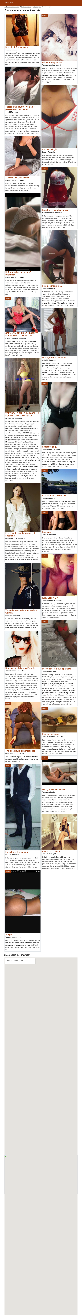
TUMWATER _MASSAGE (17, 177)
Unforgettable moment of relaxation (18, 273)
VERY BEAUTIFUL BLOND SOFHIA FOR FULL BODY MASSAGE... (22, 414)
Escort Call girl (49, 149)
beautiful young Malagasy (55, 210)
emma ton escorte (51, 851)
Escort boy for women (16, 852)
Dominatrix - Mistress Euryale (20, 668)
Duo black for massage (16, 47)
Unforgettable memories (54, 357)
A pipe (8, 934)
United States (26, 7)
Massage (46, 532)
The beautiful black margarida (20, 751)
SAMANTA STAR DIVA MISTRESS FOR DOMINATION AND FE (21, 334)
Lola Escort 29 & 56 (52, 286)
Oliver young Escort (52, 62)
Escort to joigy (49, 446)
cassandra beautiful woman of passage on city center (20, 108)
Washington (37, 7)
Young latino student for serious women (21, 611)
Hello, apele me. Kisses (53, 789)
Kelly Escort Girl (50, 598)
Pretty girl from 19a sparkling (56, 668)
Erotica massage (50, 734)
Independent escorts (11, 7)
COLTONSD (8, 3)
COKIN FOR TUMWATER (54, 495)
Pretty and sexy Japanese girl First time (20, 534)
